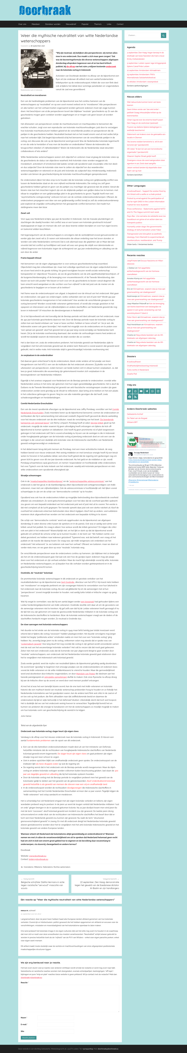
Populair (85, 24)
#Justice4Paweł (134, 362)
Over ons (22, 24)
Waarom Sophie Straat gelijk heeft (141, 156)
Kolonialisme (28, 867)
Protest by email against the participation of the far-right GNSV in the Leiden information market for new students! (145, 201)
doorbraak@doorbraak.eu (31, 977)
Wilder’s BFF (132, 422)
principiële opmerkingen (55, 677)
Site (22, 1031)
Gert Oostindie (67, 582)
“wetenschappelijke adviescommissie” (86, 481)
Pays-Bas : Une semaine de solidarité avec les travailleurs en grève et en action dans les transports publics (146, 219)
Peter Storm (132, 317)
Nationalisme (48, 867)
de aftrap (70, 66)
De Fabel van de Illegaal (137, 418)
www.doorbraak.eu (37, 856)
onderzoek (111, 66)
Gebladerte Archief (135, 414)
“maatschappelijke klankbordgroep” (46, 481)
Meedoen (36, 24)
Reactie (25, 982)
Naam (24, 1018)
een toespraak (87, 602)
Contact (120, 24)
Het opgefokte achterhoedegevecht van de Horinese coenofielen (143, 271)
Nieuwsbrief (71, 24)
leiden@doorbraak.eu (38, 859)
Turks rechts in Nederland (138, 370)
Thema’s (97, 24)
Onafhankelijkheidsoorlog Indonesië (142, 366)
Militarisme (38, 867)
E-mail (24, 1024)
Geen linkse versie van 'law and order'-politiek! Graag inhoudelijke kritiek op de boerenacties (144, 112)
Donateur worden (52, 24)
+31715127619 (87, 1049)
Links (109, 24)
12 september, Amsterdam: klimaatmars (143, 70)
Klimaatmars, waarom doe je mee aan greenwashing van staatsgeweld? (145, 327)
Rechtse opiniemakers (62, 867)
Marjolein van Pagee (85, 674)
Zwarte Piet (132, 374)
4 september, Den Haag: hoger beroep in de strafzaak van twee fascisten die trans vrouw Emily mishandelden (145, 56)
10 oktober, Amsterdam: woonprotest (142, 82)
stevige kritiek (97, 423)
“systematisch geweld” (31, 644)
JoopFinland (132, 261)
